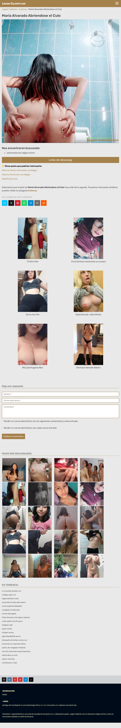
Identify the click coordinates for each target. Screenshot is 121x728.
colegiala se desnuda (10, 610)
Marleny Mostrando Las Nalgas (16, 174)
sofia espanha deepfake (12, 606)
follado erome (8, 632)
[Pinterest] (18, 203)
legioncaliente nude (10, 598)
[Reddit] (44, 203)
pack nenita (7, 629)
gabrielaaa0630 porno (11, 636)
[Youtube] (15, 679)
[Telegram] (31, 203)
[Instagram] (9, 679)
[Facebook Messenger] (5, 203)
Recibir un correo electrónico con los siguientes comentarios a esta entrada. (41, 421)
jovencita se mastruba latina (14, 644)
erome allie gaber (9, 614)
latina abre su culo (9, 655)
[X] (11, 203)
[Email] (37, 203)
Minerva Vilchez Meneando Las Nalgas (19, 170)
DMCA (4, 695)
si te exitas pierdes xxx (11, 591)
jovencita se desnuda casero (14, 602)
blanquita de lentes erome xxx (14, 640)
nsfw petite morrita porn (12, 621)
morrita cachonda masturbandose (16, 651)
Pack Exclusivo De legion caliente (16, 617)
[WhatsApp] (24, 203)
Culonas (23, 9)
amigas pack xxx (9, 595)
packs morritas (8, 659)
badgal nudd (7, 625)
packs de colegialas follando (14, 648)
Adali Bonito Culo (10, 179)
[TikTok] (31, 679)
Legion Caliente (9, 9)
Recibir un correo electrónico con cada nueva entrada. (30, 428)
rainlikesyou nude (9, 663)
